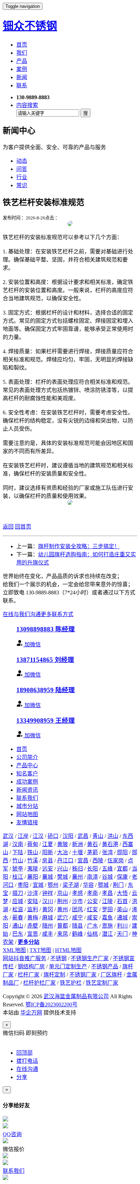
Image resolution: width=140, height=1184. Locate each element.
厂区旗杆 (111, 974)
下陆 (17, 852)
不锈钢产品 (104, 966)
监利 (32, 909)
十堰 (77, 852)
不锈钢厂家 (83, 974)
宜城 (38, 885)
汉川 (47, 901)
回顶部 (24, 1053)
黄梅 (32, 917)
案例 (21, 69)
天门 (122, 934)
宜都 (122, 869)
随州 (47, 926)
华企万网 (31, 1013)
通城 (122, 917)
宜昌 (82, 860)
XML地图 (14, 950)
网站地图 (27, 814)
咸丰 (47, 934)
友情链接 (27, 822)
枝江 (17, 877)
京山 (62, 893)
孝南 (92, 893)
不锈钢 (58, 958)
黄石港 (110, 844)
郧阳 (122, 852)
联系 (21, 85)
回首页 (23, 527)
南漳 (92, 877)
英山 (122, 909)
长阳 (92, 869)
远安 (47, 869)
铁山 (32, 852)
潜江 (107, 934)
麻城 (47, 917)
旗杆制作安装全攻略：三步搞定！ (79, 546)
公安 (92, 901)
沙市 (77, 901)
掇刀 (17, 893)
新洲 (77, 844)
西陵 (97, 860)
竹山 (17, 860)
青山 (97, 836)
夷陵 (32, 869)
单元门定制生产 (68, 966)
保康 (122, 877)
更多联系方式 (57, 614)
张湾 (107, 852)
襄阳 (32, 877)
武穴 (62, 917)
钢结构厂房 (31, 966)
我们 (21, 53)
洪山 (112, 836)
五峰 (107, 869)
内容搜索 (27, 105)
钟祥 (47, 893)
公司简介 (27, 757)
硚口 (53, 836)
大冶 (62, 852)
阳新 (47, 852)
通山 (17, 926)
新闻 (21, 77)
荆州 (62, 901)
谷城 (107, 877)
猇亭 (17, 869)
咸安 (92, 917)
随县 (77, 926)
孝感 (77, 893)
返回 (8, 527)
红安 (92, 909)
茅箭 (92, 852)
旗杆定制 (54, 974)
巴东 (17, 934)
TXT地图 (40, 950)
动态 (21, 161)
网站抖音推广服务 (24, 958)
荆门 (118, 885)
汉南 (17, 844)
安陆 (32, 901)
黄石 (92, 844)
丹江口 (65, 860)
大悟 (122, 893)
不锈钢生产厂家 (90, 958)
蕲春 (17, 917)
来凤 (62, 934)
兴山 (62, 869)
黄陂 (62, 844)
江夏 (47, 844)
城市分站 (27, 806)
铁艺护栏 (71, 983)
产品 (21, 61)
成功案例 (27, 782)
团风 (77, 909)
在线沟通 (27, 1069)
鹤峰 (77, 934)
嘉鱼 (107, 917)
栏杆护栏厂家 (39, 983)
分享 (21, 1077)
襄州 (77, 877)
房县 (47, 860)
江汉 (38, 836)
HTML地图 (68, 950)
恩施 (107, 926)
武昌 (82, 836)
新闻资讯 (27, 790)
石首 (122, 901)
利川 (122, 926)
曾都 (62, 926)
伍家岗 (115, 860)
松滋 (17, 909)
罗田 (107, 909)
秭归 (77, 869)
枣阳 (23, 885)
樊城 (62, 877)
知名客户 (27, 773)
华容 (88, 885)
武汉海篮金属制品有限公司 (76, 996)
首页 (21, 45)
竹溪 (32, 860)
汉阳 (68, 836)
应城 (17, 901)
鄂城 (103, 885)
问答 (21, 169)
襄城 (47, 877)
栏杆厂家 (28, 974)
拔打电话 (27, 1061)
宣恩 (32, 934)
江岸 (23, 836)
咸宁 (77, 917)
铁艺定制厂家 (102, 983)
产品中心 (27, 765)
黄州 (62, 909)
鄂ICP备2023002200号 (51, 1004)
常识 (21, 185)
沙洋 (32, 893)
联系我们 (27, 798)
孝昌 (107, 893)
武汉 (8, 836)
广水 (92, 926)
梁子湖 (71, 885)
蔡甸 (32, 844)
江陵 (107, 901)
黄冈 (47, 909)
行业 (21, 177)
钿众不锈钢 (30, 26)
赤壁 (32, 926)
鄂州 (53, 885)
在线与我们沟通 (22, 614)
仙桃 (92, 934)
